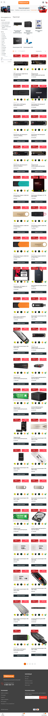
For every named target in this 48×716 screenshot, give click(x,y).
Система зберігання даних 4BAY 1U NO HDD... (38, 619)
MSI (32, 72)
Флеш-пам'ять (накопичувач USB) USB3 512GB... (21, 347)
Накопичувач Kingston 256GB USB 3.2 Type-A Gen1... (38, 226)
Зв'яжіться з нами (29, 683)
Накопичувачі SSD (17, 47)
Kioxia (32, 466)
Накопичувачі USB (28, 47)
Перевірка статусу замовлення (7, 703)
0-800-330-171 (9, 685)
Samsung (33, 102)
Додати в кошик (21, 80)
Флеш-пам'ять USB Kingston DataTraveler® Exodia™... (20, 649)
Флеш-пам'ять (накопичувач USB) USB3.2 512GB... (38, 438)
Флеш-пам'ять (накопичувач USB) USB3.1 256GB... (21, 468)
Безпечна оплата (28, 680)
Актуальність (41, 51)
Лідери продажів (4, 699)
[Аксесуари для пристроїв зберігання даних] (17, 24)
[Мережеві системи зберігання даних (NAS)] (28, 24)
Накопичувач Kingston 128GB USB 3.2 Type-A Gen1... (21, 196)
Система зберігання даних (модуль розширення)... (37, 407)
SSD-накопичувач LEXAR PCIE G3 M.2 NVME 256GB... (21, 74)
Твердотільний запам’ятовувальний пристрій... (38, 74)
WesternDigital (17, 375)
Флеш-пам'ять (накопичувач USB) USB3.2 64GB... (38, 469)
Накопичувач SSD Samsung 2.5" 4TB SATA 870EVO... (38, 105)
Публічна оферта (4, 693)
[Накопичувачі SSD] (17, 41)
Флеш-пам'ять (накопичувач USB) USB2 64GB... (38, 559)
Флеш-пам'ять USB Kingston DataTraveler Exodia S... (20, 105)
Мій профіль (3, 701)
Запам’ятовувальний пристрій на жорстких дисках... (38, 378)
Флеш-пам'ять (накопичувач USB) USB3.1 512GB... (21, 619)
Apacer (32, 193)
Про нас (26, 678)
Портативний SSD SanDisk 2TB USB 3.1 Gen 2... (38, 286)
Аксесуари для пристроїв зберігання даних (17, 31)
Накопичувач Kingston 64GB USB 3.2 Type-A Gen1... (38, 256)
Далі (35, 664)
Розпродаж (3, 695)
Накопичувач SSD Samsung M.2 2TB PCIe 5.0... (38, 135)
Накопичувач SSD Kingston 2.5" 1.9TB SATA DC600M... (20, 287)
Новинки (3, 697)
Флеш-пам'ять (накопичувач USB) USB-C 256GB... (38, 498)
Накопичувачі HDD (38, 31)
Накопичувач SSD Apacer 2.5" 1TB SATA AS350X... (38, 196)
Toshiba (32, 526)
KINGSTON (15, 102)
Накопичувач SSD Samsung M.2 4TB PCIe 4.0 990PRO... (20, 165)
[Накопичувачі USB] (28, 41)
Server (32, 375)
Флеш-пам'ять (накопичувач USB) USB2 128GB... (21, 559)
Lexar (15, 72)
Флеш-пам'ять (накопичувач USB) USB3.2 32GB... (21, 589)
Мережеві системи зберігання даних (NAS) (28, 32)
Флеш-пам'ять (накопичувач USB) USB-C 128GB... (38, 316)
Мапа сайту (27, 685)
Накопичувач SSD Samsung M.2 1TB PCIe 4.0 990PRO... (20, 135)
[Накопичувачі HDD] (38, 24)
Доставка (27, 676)
